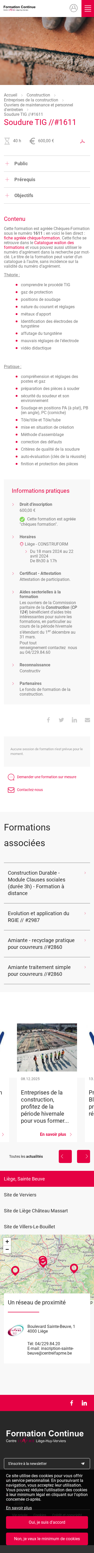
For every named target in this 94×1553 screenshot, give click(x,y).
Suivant (83, 1156)
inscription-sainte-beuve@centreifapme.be (50, 1351)
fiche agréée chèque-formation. (32, 238)
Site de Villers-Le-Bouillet (29, 1226)
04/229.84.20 (47, 1343)
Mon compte (73, 8)
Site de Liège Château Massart (36, 1210)
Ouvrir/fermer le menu (87, 8)
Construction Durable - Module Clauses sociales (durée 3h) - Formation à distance (36, 883)
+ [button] (7, 1241)
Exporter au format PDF (82, 141)
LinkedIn (84, 1403)
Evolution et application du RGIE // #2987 (38, 916)
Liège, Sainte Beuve (24, 1179)
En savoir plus (19, 1508)
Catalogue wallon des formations (39, 245)
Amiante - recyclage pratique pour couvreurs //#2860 (41, 943)
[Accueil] (20, 8)
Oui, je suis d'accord (47, 1522)
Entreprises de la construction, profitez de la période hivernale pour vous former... (47, 1082)
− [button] (7, 1249)
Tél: (30, 1343)
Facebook (71, 1403)
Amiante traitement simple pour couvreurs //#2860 (39, 970)
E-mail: (33, 1348)
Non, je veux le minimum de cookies (47, 1538)
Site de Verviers (20, 1194)
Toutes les (26, 1156)
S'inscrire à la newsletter (27, 1464)
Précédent (65, 1156)
